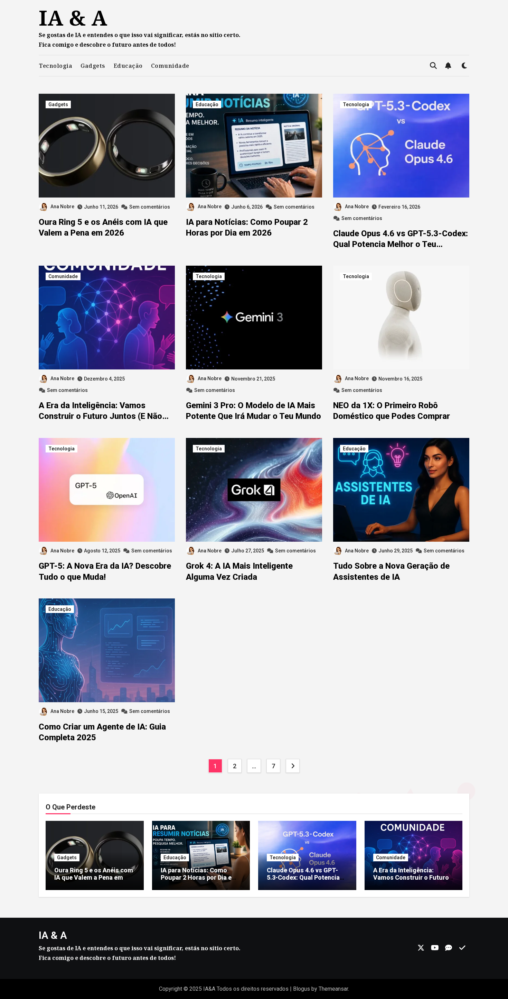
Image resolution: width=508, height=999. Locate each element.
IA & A (73, 17)
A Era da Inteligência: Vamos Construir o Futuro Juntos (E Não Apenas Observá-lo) (100, 416)
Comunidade (170, 66)
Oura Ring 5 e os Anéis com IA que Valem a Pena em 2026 (93, 878)
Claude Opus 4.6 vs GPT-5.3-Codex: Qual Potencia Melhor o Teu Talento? (400, 244)
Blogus (301, 989)
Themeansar (333, 989)
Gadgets (93, 66)
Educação (128, 66)
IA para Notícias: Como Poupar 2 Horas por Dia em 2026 (199, 878)
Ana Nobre (62, 206)
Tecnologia (55, 66)
